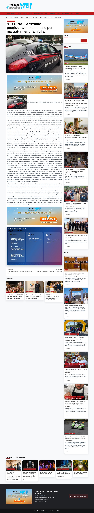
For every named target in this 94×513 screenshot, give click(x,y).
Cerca (66, 35)
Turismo (25, 13)
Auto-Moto (52, 13)
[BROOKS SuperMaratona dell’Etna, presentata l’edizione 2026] (76, 264)
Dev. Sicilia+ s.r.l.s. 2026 (41, 501)
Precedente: (19, 271)
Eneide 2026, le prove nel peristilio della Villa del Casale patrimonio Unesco (17, 248)
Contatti (77, 13)
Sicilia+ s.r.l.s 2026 (55, 511)
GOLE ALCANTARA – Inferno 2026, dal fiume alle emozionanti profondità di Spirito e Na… (17, 240)
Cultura (58, 13)
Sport (46, 13)
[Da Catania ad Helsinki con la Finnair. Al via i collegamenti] (76, 226)
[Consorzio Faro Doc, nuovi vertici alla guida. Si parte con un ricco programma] (34, 287)
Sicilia (30, 13)
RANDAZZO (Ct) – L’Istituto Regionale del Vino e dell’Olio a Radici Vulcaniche (80, 474)
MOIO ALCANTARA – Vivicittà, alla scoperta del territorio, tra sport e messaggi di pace (74, 339)
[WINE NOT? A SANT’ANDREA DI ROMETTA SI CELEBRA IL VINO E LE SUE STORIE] (15, 287)
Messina (12, 21)
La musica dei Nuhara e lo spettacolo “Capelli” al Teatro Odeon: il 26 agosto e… (17, 256)
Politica (13, 13)
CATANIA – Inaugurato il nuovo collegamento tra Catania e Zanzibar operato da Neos (75, 68)
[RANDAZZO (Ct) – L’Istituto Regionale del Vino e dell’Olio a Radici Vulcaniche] (80, 465)
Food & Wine (65, 13)
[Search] (88, 13)
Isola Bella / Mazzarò (34, 238)
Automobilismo (78, 363)
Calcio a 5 (71, 364)
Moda (72, 13)
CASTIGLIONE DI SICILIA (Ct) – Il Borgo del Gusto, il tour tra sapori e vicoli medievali (76, 371)
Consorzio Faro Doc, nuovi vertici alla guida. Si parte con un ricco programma (34, 296)
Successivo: (49, 270)
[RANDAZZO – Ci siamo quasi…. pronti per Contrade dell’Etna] (76, 194)
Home (8, 13)
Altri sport (72, 363)
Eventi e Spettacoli (38, 13)
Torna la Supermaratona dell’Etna (74, 305)
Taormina (52, 291)
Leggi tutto (68, 80)
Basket (83, 363)
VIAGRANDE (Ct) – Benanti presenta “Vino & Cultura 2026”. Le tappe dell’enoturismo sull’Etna (75, 171)
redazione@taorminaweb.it (41, 499)
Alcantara (67, 97)
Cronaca (19, 13)
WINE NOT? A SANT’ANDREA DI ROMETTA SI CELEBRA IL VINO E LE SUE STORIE (15, 296)
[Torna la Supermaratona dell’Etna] (76, 296)
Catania (67, 232)
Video (67, 366)
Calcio (67, 364)
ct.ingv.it (41, 263)
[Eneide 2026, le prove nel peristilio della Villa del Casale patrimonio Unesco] (47, 465)
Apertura (71, 97)
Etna (48, 238)
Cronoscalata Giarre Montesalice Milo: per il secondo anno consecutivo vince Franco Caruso (75, 438)
